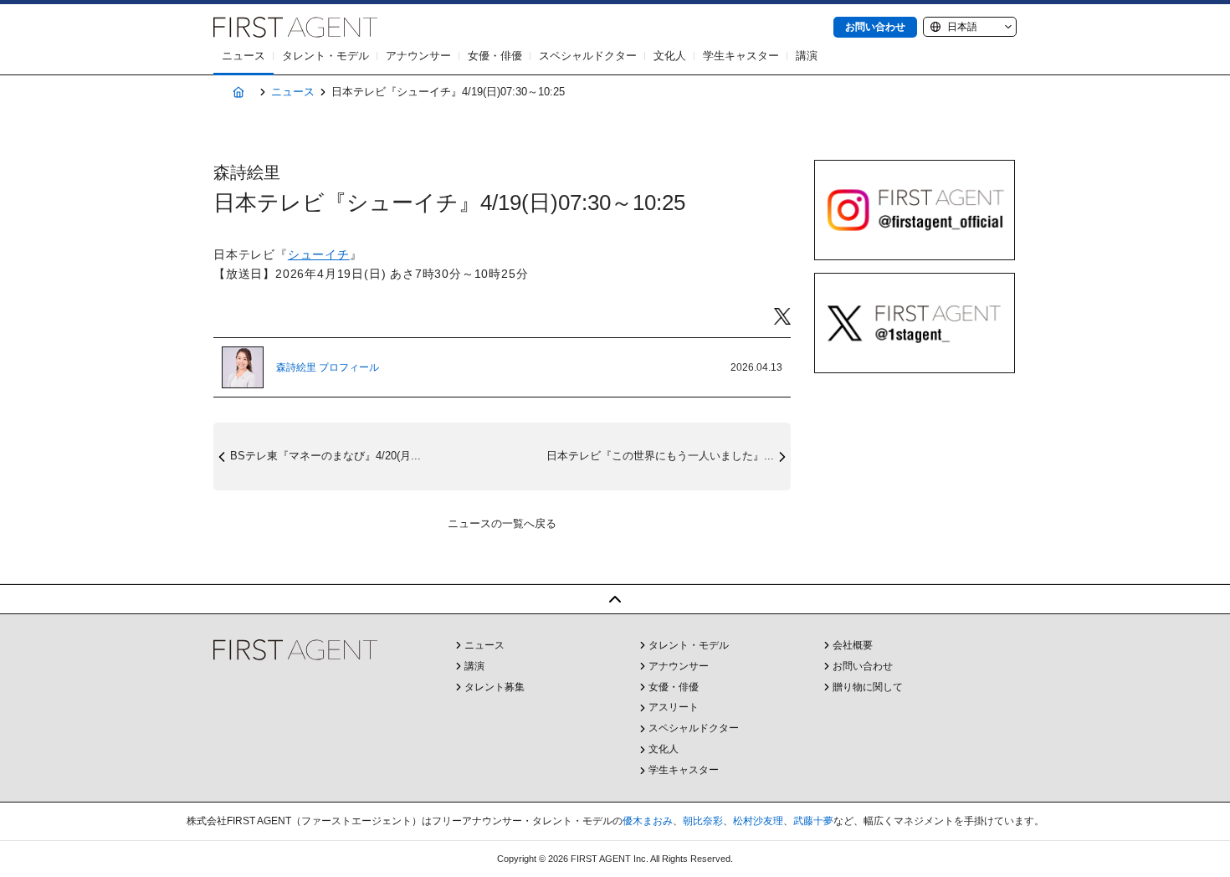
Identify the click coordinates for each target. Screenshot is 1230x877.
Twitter (782, 317)
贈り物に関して (868, 687)
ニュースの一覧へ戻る (502, 523)
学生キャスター (741, 55)
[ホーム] (238, 92)
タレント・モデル (325, 55)
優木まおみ (648, 821)
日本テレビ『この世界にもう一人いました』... (660, 455)
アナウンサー (418, 55)
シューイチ (319, 254)
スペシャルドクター (588, 55)
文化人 (669, 55)
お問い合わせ (875, 27)
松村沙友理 (758, 821)
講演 (806, 55)
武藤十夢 (813, 821)
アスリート (673, 707)
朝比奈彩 (703, 821)
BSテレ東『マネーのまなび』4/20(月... (325, 455)
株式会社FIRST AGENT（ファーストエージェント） (295, 27)
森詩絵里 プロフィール (327, 367)
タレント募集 (494, 687)
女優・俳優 (495, 55)
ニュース (243, 55)
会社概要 (853, 645)
